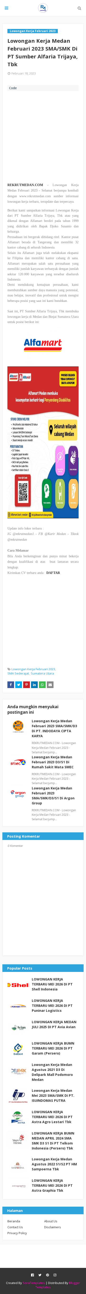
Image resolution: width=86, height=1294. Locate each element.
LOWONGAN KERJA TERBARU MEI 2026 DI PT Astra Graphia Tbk (52, 1185)
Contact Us (15, 1227)
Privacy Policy (17, 1233)
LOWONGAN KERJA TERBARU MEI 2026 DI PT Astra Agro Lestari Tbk (52, 1117)
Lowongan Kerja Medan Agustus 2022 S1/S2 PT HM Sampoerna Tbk (54, 1164)
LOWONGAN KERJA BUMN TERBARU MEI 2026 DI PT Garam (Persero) (53, 1048)
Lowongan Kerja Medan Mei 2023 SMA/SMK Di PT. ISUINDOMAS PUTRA (53, 1095)
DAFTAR (53, 573)
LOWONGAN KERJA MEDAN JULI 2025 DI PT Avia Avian (54, 1024)
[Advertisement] (43, 136)
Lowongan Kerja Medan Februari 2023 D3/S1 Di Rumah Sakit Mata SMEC (53, 762)
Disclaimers (52, 1227)
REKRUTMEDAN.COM (25, 185)
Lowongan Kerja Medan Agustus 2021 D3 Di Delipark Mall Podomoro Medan (52, 1072)
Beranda (13, 1221)
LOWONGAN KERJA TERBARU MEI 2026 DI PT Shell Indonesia (52, 984)
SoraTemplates (34, 1283)
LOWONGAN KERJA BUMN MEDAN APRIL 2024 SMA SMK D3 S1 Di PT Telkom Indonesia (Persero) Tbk (53, 1140)
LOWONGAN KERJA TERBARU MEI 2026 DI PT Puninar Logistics (52, 1005)
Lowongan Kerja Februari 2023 (33, 669)
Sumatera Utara (42, 673)
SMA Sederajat (18, 673)
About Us (50, 1221)
